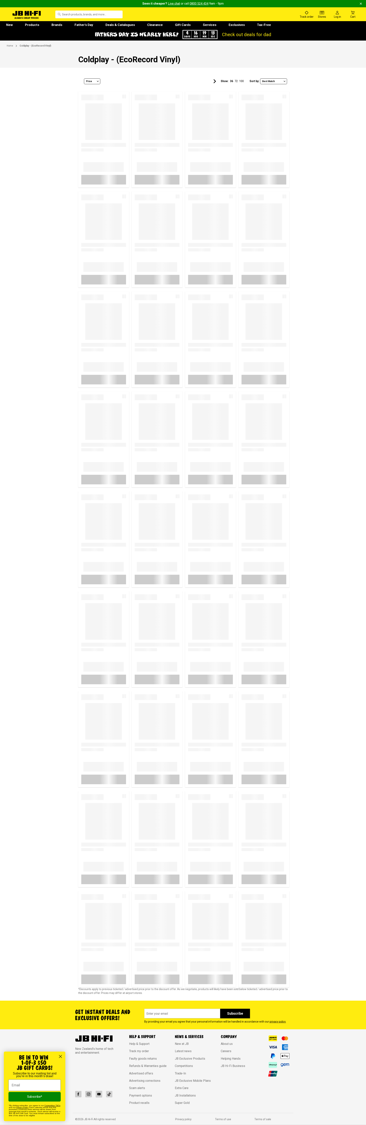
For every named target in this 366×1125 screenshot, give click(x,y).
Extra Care (181, 1088)
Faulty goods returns (143, 1058)
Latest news (183, 1051)
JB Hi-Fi (89, 1119)
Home (10, 45)
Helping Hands (231, 1058)
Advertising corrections (144, 1081)
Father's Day (84, 25)
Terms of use (223, 1119)
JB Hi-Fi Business (233, 1066)
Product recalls (139, 1103)
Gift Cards (183, 25)
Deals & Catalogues (120, 25)
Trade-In (180, 1073)
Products (32, 25)
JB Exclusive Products (190, 1058)
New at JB (182, 1044)
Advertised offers (141, 1073)
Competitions (184, 1066)
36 (231, 81)
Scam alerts (137, 1088)
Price (89, 81)
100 (241, 81)
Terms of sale (262, 1119)
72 (236, 81)
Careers (226, 1051)
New (9, 25)
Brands (56, 25)
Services (209, 25)
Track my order (139, 1051)
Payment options (140, 1095)
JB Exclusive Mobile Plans (193, 1081)
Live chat (174, 3)
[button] (183, 34)
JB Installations (185, 1095)
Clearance (155, 25)
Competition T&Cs (52, 1105)
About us (227, 1044)
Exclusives (237, 25)
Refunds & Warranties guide (148, 1066)
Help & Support (139, 1044)
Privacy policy (183, 1119)
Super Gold (182, 1103)
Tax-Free (264, 25)
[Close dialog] (60, 1056)
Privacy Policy (22, 1107)
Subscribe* (34, 1096)
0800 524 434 (199, 3)
